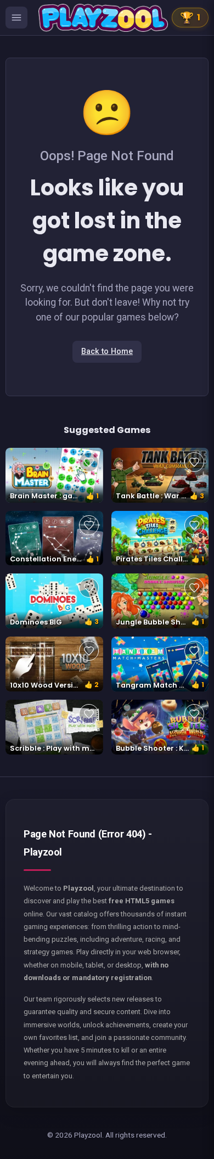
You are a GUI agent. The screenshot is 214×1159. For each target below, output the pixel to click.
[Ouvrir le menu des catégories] (16, 18)
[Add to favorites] (89, 462)
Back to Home (107, 351)
